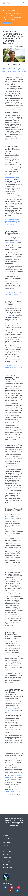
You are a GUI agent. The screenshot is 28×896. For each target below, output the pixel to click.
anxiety (10, 315)
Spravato (5, 835)
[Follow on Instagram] (12, 887)
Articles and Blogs (12, 48)
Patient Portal (6, 848)
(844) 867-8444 (9, 791)
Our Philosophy (7, 842)
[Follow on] (8, 887)
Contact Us (6, 854)
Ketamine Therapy (8, 838)
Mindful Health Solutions (11, 46)
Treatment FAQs (7, 852)
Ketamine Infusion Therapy (12, 177)
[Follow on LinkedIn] (17, 890)
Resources (5, 845)
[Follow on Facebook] (5, 887)
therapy (7, 518)
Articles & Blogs (7, 857)
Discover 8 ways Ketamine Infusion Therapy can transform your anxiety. (13, 367)
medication (19, 516)
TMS (4, 832)
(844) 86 (18, 138)
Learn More (7, 22)
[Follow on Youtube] (10, 890)
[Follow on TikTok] (18, 887)
